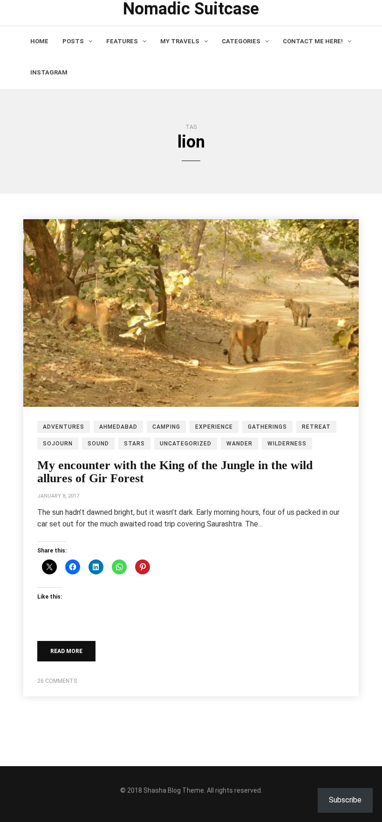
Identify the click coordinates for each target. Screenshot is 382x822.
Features (122, 41)
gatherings (267, 427)
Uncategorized (185, 443)
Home (39, 41)
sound (98, 443)
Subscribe (345, 799)
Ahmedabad (118, 427)
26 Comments (57, 681)
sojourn (58, 443)
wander (239, 443)
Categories (241, 41)
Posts (73, 41)
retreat (316, 427)
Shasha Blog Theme (173, 790)
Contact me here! (313, 41)
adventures (63, 427)
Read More (66, 651)
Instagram (49, 72)
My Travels (179, 41)
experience (214, 427)
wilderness (287, 443)
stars (134, 443)
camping (166, 427)
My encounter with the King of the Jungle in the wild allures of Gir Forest (175, 471)
